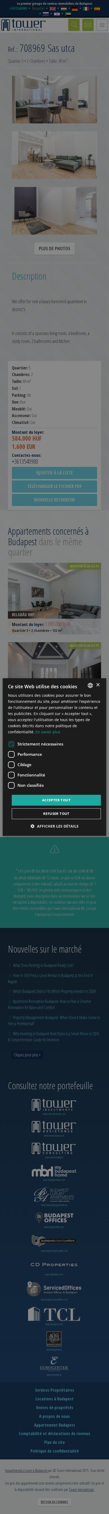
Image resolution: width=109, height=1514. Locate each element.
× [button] (98, 685)
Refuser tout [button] (56, 813)
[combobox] (90, 685)
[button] (55, 826)
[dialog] (54, 757)
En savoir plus (47, 732)
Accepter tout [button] (56, 800)
